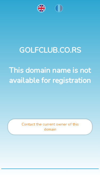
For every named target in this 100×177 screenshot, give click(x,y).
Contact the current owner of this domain (50, 127)
